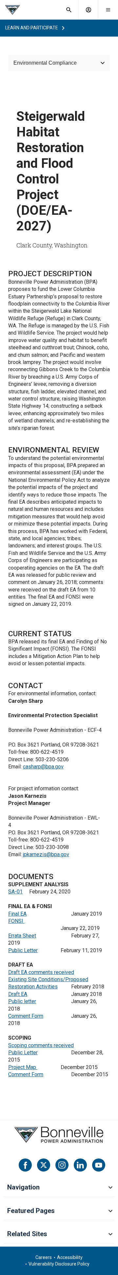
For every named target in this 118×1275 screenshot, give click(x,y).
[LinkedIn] (80, 1165)
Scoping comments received (41, 1045)
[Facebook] (25, 1165)
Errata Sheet (22, 936)
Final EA (17, 914)
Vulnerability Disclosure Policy (59, 1264)
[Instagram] (62, 1165)
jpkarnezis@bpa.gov (46, 854)
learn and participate (31, 27)
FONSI (16, 921)
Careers (43, 1257)
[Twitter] (43, 1165)
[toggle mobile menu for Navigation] (110, 1188)
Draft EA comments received (41, 972)
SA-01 (15, 892)
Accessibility (70, 1257)
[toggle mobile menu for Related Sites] (110, 1234)
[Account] (88, 10)
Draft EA (17, 994)
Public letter (22, 1001)
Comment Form (25, 1016)
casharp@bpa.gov (43, 766)
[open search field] (68, 10)
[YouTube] (98, 1165)
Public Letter (23, 950)
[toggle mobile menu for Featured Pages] (110, 1211)
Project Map (22, 1067)
